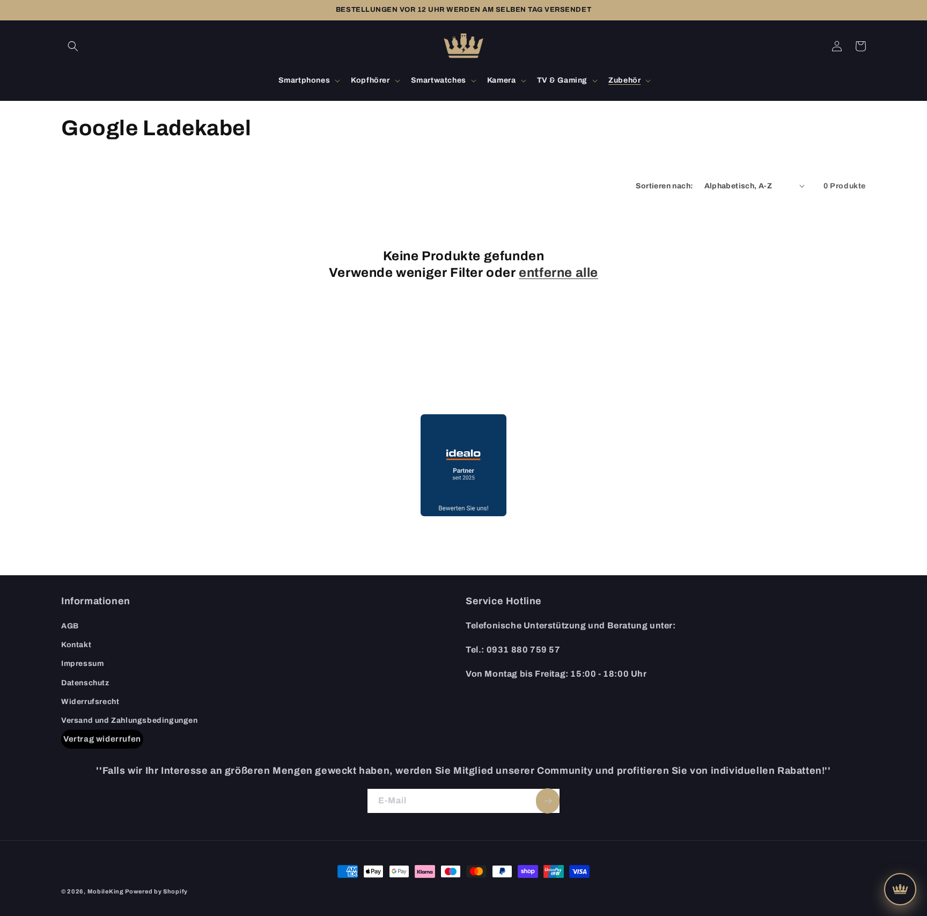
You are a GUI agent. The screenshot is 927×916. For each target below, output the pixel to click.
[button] (73, 46)
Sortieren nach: (665, 186)
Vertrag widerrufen (102, 739)
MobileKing (105, 891)
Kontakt (76, 645)
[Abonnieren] (548, 801)
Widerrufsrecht (90, 702)
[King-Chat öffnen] (900, 889)
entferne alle (558, 273)
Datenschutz (85, 683)
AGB (70, 626)
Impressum (82, 663)
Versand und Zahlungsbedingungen (129, 720)
